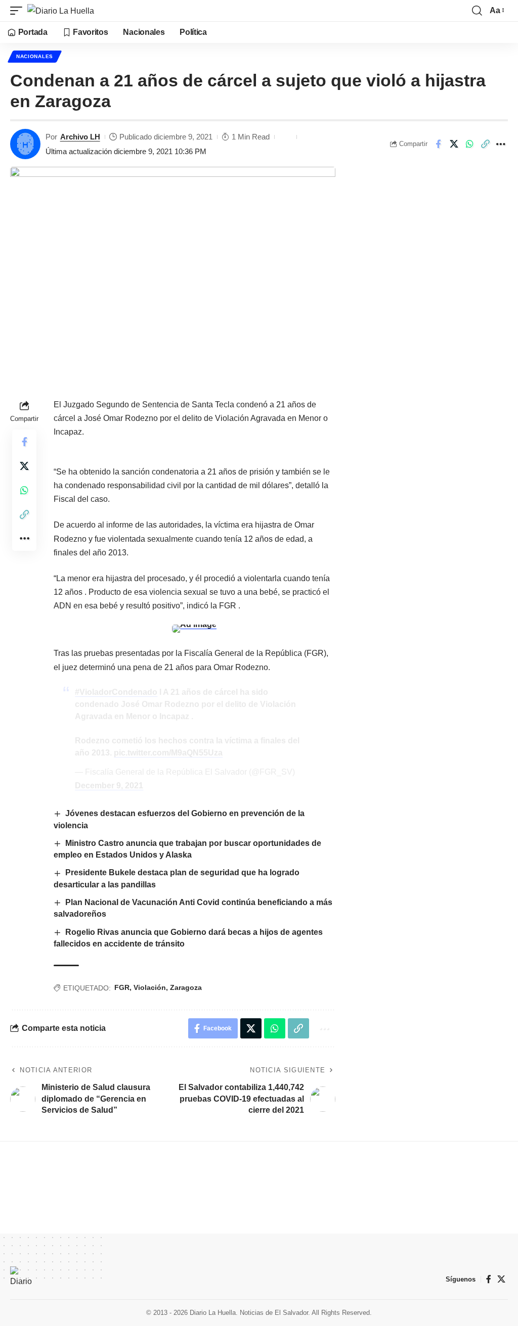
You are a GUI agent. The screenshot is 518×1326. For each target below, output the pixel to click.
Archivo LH (80, 136)
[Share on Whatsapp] (469, 144)
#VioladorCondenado (116, 692)
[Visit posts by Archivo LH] (25, 144)
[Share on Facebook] (438, 144)
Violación (150, 987)
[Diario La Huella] (60, 11)
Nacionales (34, 56)
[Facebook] (489, 1279)
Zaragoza (186, 987)
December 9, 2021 (109, 785)
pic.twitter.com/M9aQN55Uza (168, 752)
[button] (18, 11)
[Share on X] (454, 144)
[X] (501, 1279)
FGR (122, 987)
